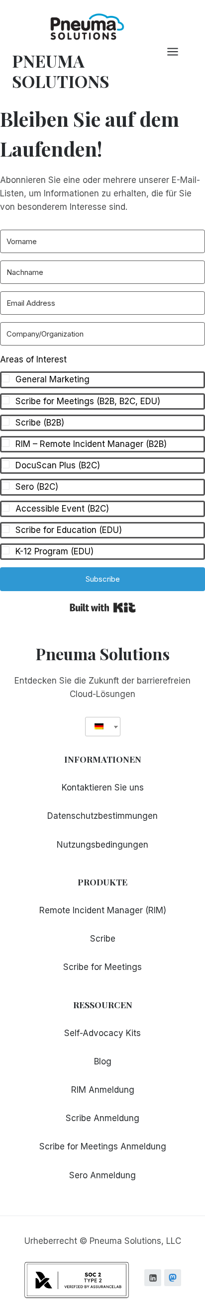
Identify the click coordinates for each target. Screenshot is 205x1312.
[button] (102, 456)
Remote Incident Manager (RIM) (102, 910)
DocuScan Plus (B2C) (57, 465)
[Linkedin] (152, 1277)
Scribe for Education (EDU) (68, 530)
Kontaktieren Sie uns (103, 787)
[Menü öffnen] (177, 52)
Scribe (102, 939)
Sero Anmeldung (102, 1175)
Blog (102, 1061)
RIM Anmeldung (102, 1090)
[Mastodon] (172, 1277)
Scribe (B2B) (39, 423)
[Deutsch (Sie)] (99, 726)
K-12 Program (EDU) (54, 551)
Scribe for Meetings (102, 967)
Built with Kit (103, 607)
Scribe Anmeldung (102, 1118)
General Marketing (52, 379)
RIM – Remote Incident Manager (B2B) (91, 444)
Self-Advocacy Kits (102, 1033)
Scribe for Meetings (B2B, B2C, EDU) (87, 401)
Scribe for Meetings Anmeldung (102, 1146)
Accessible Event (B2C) (62, 509)
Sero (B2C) (36, 487)
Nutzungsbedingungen (102, 845)
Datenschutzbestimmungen (102, 816)
